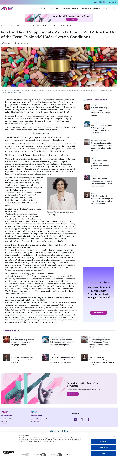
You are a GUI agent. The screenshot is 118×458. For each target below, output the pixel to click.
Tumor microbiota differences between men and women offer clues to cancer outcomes (62, 359)
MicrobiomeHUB (36, 415)
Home (2, 25)
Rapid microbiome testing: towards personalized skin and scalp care (23, 359)
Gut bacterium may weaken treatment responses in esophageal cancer (22, 342)
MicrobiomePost (7, 415)
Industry (8, 25)
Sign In (111, 2)
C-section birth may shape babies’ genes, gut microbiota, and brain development (62, 342)
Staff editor (8, 43)
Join (96, 2)
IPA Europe (64, 155)
